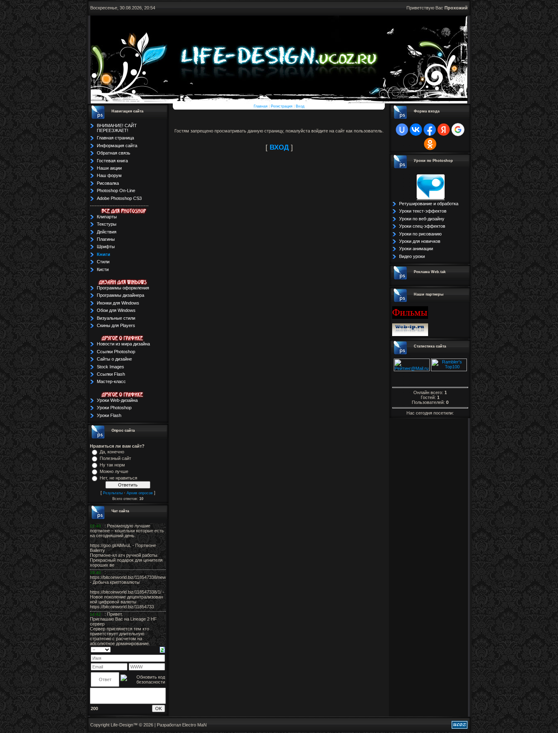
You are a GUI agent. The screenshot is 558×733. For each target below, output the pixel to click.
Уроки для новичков (419, 241)
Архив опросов (140, 493)
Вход (300, 106)
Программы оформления (123, 287)
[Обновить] (162, 649)
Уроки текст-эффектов (422, 210)
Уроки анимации (416, 248)
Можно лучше (114, 471)
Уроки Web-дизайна (117, 400)
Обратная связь (113, 152)
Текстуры (106, 224)
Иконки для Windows (118, 302)
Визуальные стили (116, 318)
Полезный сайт (115, 458)
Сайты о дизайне (114, 358)
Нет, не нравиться (118, 477)
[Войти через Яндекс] (443, 129)
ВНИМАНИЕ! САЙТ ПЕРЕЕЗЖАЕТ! (117, 128)
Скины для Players (116, 325)
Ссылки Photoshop (116, 351)
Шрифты (106, 246)
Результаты (113, 493)
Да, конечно (112, 451)
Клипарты (107, 216)
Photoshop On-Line (116, 190)
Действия (106, 231)
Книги (103, 254)
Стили (103, 261)
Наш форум (109, 175)
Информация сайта (117, 145)
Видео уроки (412, 256)
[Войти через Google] (457, 129)
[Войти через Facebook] (430, 129)
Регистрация (281, 106)
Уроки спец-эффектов (422, 226)
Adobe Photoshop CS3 (119, 198)
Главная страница (115, 137)
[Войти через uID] (402, 129)
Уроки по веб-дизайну (421, 218)
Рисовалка (108, 183)
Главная (261, 106)
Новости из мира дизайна (123, 343)
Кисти (103, 269)
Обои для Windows (116, 310)
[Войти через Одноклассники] (430, 144)
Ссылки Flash (111, 374)
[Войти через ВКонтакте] (416, 129)
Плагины (106, 239)
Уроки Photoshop (114, 407)
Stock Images (110, 366)
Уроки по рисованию (420, 233)
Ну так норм (112, 464)
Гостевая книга (112, 160)
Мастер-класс (111, 381)
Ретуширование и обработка (428, 203)
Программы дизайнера (120, 295)
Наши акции (109, 168)
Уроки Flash (109, 415)
